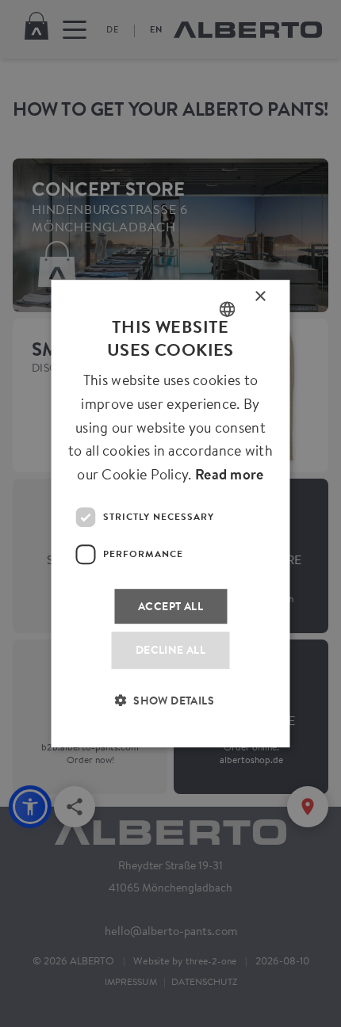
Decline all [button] (170, 650)
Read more (229, 474)
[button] (170, 710)
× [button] (260, 299)
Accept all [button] (170, 605)
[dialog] (170, 513)
